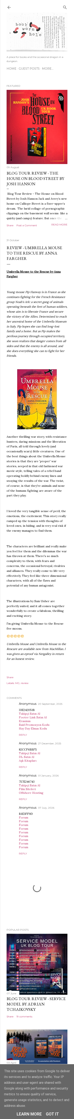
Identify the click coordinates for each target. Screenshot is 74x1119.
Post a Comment (26, 225)
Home (11, 68)
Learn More (29, 1114)
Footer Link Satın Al (33, 717)
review (25, 683)
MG (17, 683)
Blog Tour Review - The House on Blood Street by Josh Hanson (35, 178)
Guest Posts (29, 68)
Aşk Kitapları (27, 760)
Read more (59, 224)
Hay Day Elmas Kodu (33, 728)
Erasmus (25, 721)
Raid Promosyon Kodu (34, 725)
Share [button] (10, 225)
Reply (23, 734)
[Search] (64, 6)
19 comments (24, 1016)
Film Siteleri (27, 789)
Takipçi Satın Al (29, 714)
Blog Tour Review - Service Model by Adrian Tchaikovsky (36, 1004)
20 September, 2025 (50, 703)
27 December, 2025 (49, 743)
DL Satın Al (26, 757)
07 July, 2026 (46, 807)
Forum (23, 817)
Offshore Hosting (31, 793)
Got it (52, 1114)
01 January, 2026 (48, 775)
